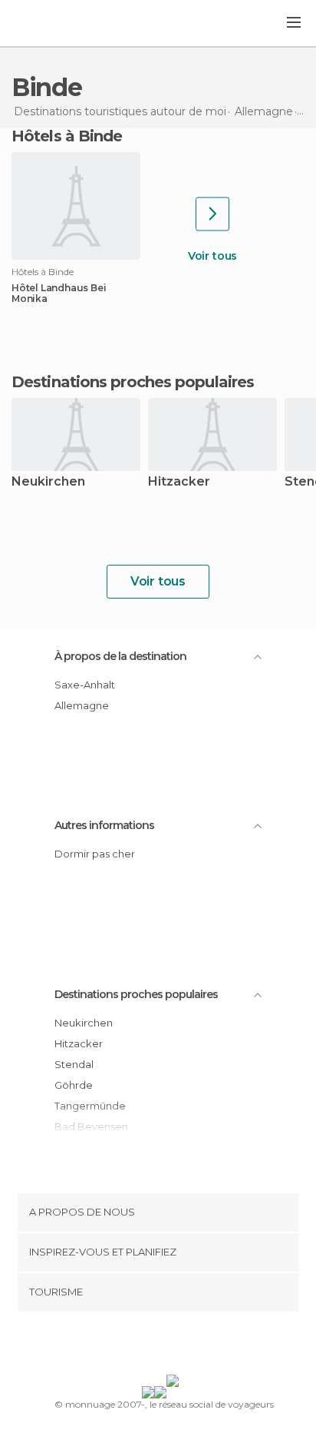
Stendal (74, 1064)
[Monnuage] (53, 24)
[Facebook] (134, 1346)
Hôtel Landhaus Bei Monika (59, 293)
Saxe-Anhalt (84, 684)
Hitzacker (179, 482)
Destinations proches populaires (133, 382)
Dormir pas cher (94, 854)
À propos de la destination (120, 656)
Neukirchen (48, 482)
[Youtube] (194, 1346)
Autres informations (104, 825)
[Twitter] (154, 1346)
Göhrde (73, 1085)
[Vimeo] (174, 1346)
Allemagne (81, 705)
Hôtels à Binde (67, 136)
